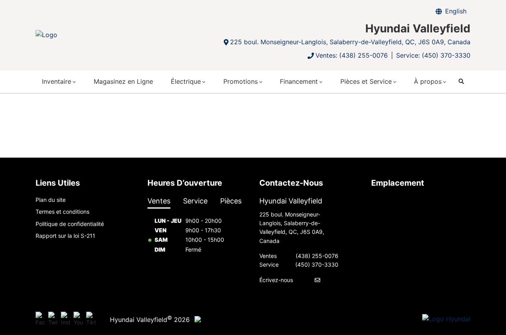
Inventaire (56, 81)
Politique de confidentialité (70, 223)
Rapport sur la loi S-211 (65, 235)
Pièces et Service (366, 81)
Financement (299, 81)
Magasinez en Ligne (123, 81)
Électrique (186, 81)
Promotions (240, 81)
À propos (428, 81)
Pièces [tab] (231, 201)
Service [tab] (195, 201)
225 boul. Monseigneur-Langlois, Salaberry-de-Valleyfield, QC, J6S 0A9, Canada (350, 42)
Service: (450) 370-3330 (433, 55)
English (455, 11)
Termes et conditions (62, 211)
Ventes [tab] (158, 201)
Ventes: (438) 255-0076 (351, 55)
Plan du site (51, 199)
